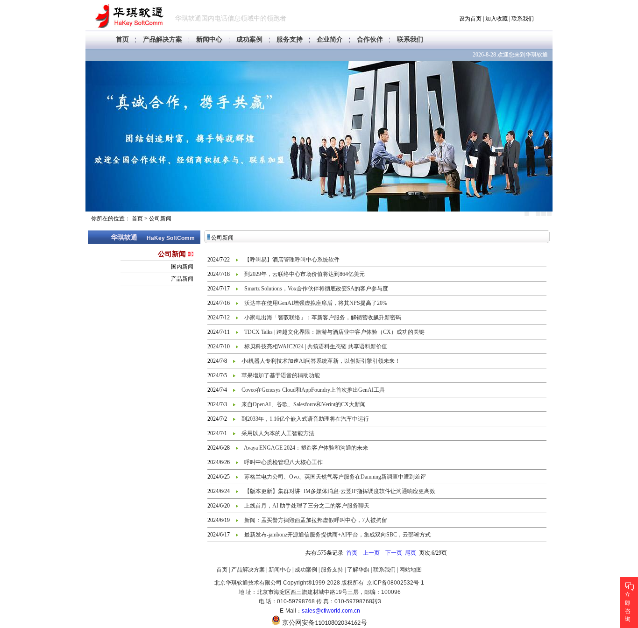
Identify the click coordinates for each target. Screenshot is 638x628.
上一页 (371, 553)
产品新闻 (182, 278)
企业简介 (330, 39)
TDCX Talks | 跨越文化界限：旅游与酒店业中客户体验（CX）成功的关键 (334, 332)
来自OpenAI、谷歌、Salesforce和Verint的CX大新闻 (303, 404)
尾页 (410, 553)
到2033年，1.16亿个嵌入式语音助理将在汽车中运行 (305, 419)
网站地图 (410, 569)
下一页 (393, 553)
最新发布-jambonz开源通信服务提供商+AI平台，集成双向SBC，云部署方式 (337, 534)
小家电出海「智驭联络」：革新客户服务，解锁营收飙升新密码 (322, 317)
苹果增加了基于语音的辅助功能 (280, 375)
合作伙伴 (370, 39)
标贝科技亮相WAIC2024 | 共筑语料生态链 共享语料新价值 (315, 346)
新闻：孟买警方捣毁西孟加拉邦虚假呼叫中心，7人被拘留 (315, 520)
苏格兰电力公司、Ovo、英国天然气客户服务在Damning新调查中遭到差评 (335, 476)
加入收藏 (496, 18)
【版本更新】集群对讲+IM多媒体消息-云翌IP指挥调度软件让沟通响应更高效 (339, 491)
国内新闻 (182, 266)
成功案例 (249, 39)
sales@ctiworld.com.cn (331, 610)
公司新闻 (160, 218)
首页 (122, 39)
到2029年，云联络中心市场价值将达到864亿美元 (304, 274)
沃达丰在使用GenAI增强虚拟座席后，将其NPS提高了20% (315, 303)
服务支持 (289, 39)
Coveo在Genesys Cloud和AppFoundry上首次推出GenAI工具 (313, 390)
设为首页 (470, 18)
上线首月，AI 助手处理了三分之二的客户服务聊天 (306, 505)
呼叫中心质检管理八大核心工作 (283, 462)
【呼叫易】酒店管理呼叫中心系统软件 (292, 259)
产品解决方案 (162, 39)
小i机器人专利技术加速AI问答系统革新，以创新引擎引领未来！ (320, 361)
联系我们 (522, 18)
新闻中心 (209, 39)
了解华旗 (358, 569)
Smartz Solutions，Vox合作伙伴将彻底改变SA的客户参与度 (316, 288)
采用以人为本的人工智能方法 (277, 433)
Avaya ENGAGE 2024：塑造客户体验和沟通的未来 (306, 448)
